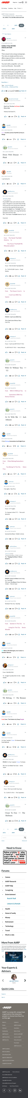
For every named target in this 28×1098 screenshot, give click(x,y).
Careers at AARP (17, 1037)
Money (7, 917)
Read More (4, 82)
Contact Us (16, 1022)
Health (7, 909)
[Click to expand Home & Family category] (3, 913)
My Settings (4, 8)
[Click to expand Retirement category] (3, 922)
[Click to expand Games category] (3, 877)
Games (7, 877)
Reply (23, 91)
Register (4, 994)
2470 (15, 25)
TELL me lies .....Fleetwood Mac (10, 87)
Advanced (24, 840)
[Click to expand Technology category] (3, 926)
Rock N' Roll (11, 898)
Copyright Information (7, 1080)
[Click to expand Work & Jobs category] (3, 935)
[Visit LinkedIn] (20, 1090)
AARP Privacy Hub (6, 1071)
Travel (7, 930)
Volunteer (4, 1028)
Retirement (9, 922)
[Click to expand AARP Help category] (3, 886)
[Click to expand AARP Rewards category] (3, 881)
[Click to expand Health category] (3, 909)
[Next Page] (24, 28)
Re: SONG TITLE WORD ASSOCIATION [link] (13, 17)
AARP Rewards (10, 881)
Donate (3, 1025)
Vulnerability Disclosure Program (9, 1083)
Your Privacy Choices (14, 1086)
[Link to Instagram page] (15, 1090)
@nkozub (7, 553)
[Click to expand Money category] (3, 917)
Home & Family (10, 913)
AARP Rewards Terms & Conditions (9, 1077)
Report (20, 90)
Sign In (3, 997)
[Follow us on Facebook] (4, 1090)
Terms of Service (15, 1071)
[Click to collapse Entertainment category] (3, 894)
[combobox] (14, 837)
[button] (25, 38)
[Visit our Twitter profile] (10, 1090)
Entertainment (10, 894)
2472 (4, 28)
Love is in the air (9, 85)
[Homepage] (5, 2)
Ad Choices (4, 1086)
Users (3, 840)
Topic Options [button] (7, 34)
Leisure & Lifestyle (13, 904)
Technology (9, 926)
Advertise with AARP (18, 1034)
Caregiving (9, 890)
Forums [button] (19, 8)
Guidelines (10, 8)
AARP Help (9, 886)
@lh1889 (5, 198)
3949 (13, 28)
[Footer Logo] (14, 1007)
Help (15, 8)
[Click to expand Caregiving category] (3, 890)
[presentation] (3, 955)
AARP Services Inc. (18, 1045)
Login (20, 2)
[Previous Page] (4, 25)
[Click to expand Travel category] (3, 930)
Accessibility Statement (7, 1074)
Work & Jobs (9, 935)
